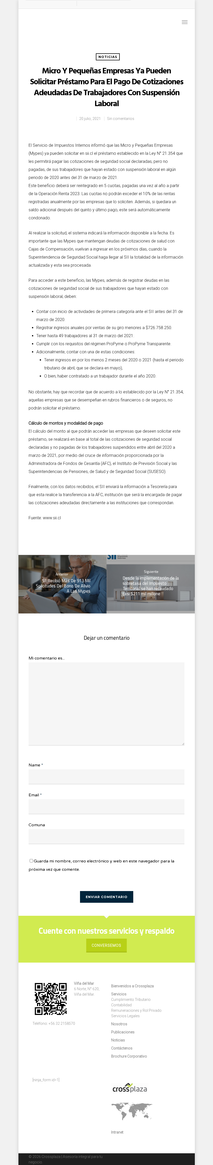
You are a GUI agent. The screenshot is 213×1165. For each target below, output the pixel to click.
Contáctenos (121, 1048)
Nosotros (119, 1024)
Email (35, 795)
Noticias (107, 57)
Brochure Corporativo (129, 1056)
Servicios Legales (125, 1016)
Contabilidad (121, 1005)
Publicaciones (123, 1032)
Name (36, 765)
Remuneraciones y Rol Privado (136, 1010)
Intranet (117, 1132)
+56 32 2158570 (62, 1023)
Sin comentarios (120, 119)
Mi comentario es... (47, 658)
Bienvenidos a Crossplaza (132, 986)
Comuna (37, 825)
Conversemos (106, 945)
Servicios (119, 994)
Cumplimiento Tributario (131, 999)
